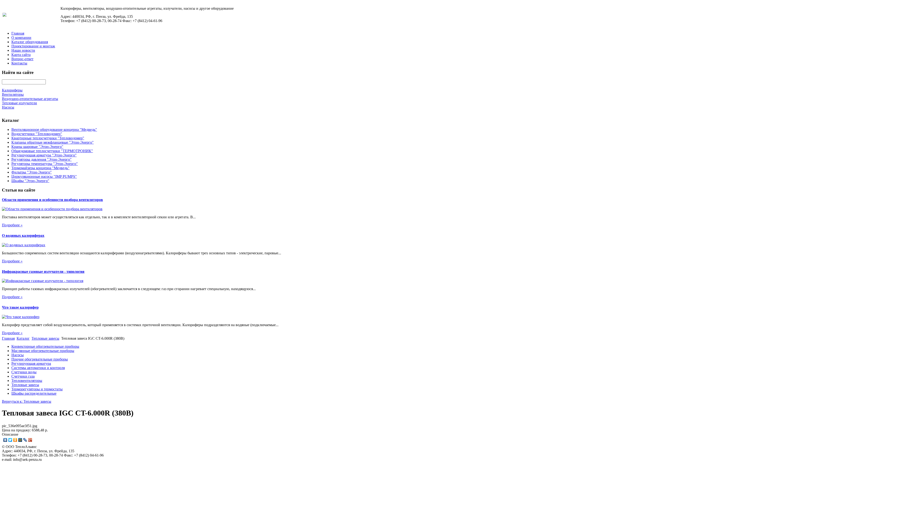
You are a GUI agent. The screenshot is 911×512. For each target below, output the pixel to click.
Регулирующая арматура (31, 363)
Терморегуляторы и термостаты (37, 389)
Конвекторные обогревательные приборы (45, 346)
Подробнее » (12, 225)
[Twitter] (10, 440)
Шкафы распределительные (33, 393)
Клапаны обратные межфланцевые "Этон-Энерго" (52, 142)
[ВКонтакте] (5, 440)
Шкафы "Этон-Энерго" (30, 181)
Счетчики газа (23, 376)
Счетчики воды (24, 372)
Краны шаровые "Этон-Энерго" (37, 147)
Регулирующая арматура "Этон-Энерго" (44, 155)
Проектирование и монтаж (33, 46)
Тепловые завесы (45, 338)
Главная (17, 33)
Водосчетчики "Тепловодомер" (36, 134)
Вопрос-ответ (22, 59)
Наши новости (23, 50)
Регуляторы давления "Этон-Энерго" (41, 159)
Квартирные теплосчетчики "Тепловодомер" (47, 138)
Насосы (17, 355)
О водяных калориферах (23, 235)
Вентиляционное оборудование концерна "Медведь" (54, 130)
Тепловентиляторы (26, 381)
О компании (21, 38)
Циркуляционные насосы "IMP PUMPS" (44, 176)
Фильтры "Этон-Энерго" (31, 172)
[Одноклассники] (15, 440)
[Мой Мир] (20, 440)
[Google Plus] (30, 440)
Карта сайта (21, 55)
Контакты (19, 63)
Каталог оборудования (29, 42)
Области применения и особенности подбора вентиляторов (52, 200)
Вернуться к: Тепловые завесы (26, 401)
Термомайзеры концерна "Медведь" (40, 168)
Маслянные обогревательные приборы (42, 351)
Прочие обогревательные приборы (39, 359)
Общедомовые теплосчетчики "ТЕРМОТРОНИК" (52, 151)
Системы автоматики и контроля (38, 368)
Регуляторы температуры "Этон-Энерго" (44, 164)
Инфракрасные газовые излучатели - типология (43, 272)
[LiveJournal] (25, 440)
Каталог (23, 338)
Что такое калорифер (20, 307)
